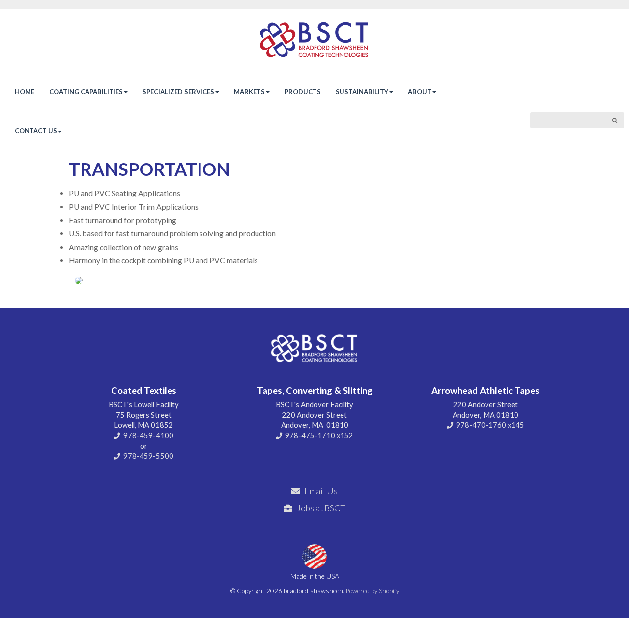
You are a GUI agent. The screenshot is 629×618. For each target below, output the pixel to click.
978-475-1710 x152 (319, 435)
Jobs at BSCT (321, 508)
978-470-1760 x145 (490, 425)
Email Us (321, 491)
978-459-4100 (148, 435)
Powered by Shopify (372, 591)
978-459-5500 (148, 456)
